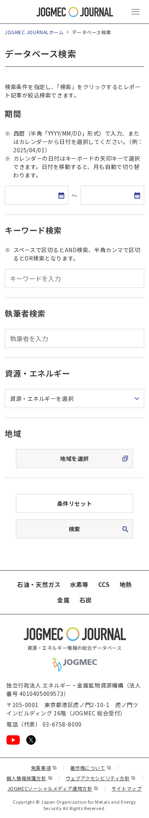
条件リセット (74, 503)
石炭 (85, 600)
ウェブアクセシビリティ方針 (101, 778)
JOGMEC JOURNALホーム (34, 32)
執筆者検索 (25, 313)
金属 (63, 600)
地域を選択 (74, 458)
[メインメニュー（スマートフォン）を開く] (135, 12)
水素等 (79, 584)
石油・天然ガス (38, 584)
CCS (104, 584)
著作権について (90, 767)
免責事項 (44, 767)
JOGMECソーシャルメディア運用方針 (53, 788)
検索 (74, 529)
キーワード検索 (33, 230)
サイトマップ (126, 788)
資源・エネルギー (37, 373)
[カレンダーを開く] (61, 195)
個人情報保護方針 (29, 778)
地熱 (126, 584)
